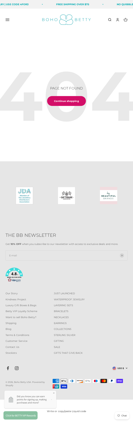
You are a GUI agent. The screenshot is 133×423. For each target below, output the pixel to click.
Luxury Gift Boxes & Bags (21, 305)
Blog (8, 329)
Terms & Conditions (17, 335)
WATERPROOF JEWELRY (69, 299)
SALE (57, 347)
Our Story (12, 293)
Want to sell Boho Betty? (21, 317)
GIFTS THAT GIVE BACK (68, 352)
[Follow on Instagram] (16, 368)
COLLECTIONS (63, 329)
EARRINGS (60, 323)
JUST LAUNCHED (64, 293)
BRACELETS (61, 311)
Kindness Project (16, 299)
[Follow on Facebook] (8, 368)
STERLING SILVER (64, 335)
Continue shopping (66, 101)
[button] (66, 275)
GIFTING (59, 341)
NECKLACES (61, 317)
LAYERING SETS (63, 305)
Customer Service (16, 341)
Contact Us (12, 347)
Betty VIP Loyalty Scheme (21, 311)
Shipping (11, 323)
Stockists (11, 352)
